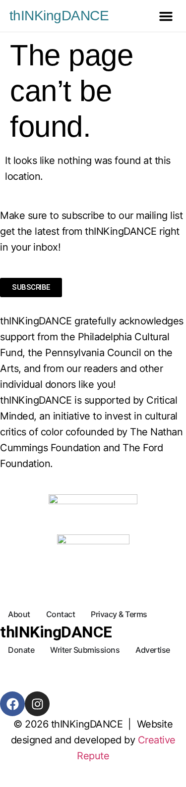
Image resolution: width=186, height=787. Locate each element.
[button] (166, 16)
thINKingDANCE (59, 15)
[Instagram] (37, 703)
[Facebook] (12, 703)
